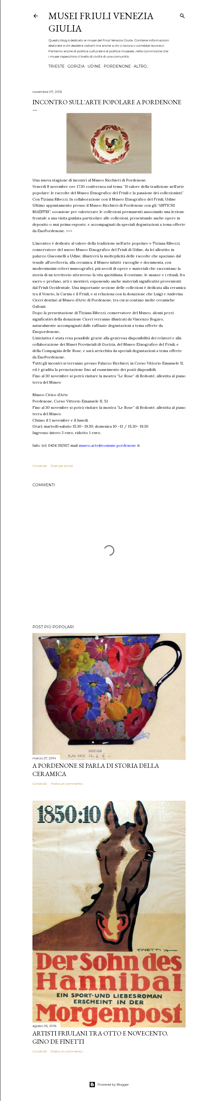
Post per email (62, 466)
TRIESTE (56, 66)
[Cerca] (182, 15)
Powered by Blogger (113, 1084)
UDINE (94, 66)
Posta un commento (67, 784)
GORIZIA (76, 66)
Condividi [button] (39, 466)
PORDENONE (117, 66)
